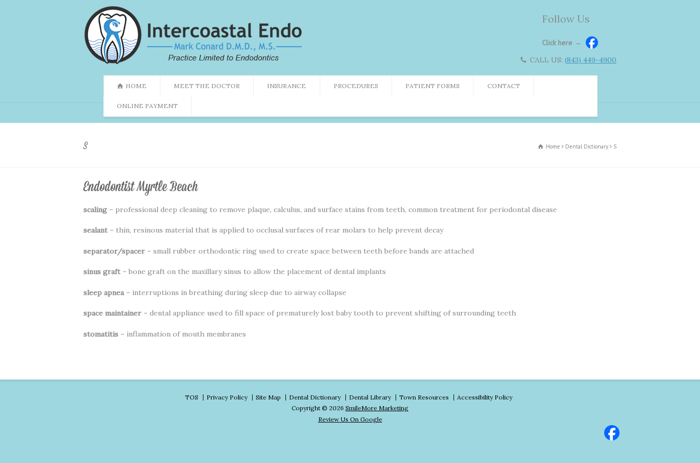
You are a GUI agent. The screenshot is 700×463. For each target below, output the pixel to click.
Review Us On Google (350, 419)
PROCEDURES (356, 86)
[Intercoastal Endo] (196, 63)
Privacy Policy (227, 397)
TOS (191, 397)
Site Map (268, 397)
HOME (136, 86)
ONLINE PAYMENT (147, 106)
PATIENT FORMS (432, 86)
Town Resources (424, 397)
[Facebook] (610, 431)
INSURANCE (286, 86)
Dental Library (370, 397)
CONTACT (503, 86)
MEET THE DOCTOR (207, 86)
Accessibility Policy (484, 397)
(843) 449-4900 (590, 60)
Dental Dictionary (315, 397)
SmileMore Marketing (376, 408)
